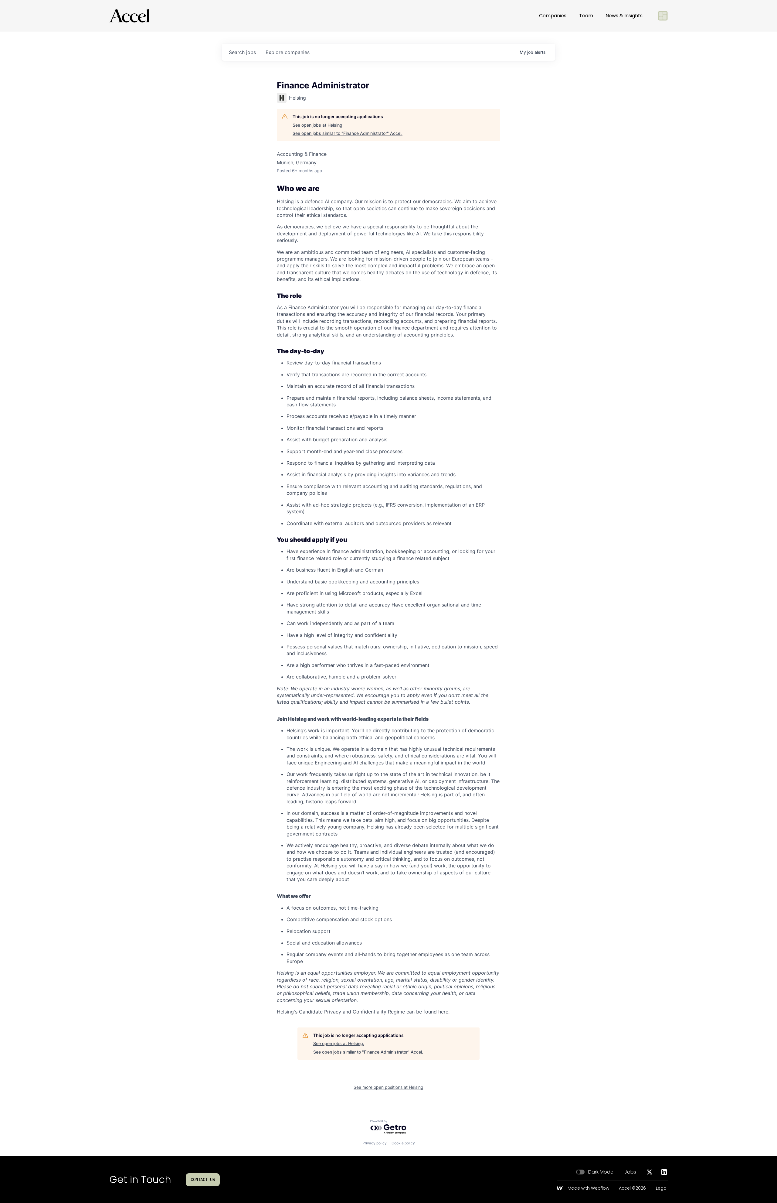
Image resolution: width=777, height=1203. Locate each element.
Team (586, 15)
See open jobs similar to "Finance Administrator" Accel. (347, 133)
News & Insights (624, 15)
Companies (552, 15)
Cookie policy (403, 1143)
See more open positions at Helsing (388, 1087)
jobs (242, 52)
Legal (661, 1188)
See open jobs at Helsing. (318, 125)
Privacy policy (374, 1143)
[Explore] (663, 16)
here (443, 1012)
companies (288, 52)
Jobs (630, 1172)
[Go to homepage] (129, 16)
